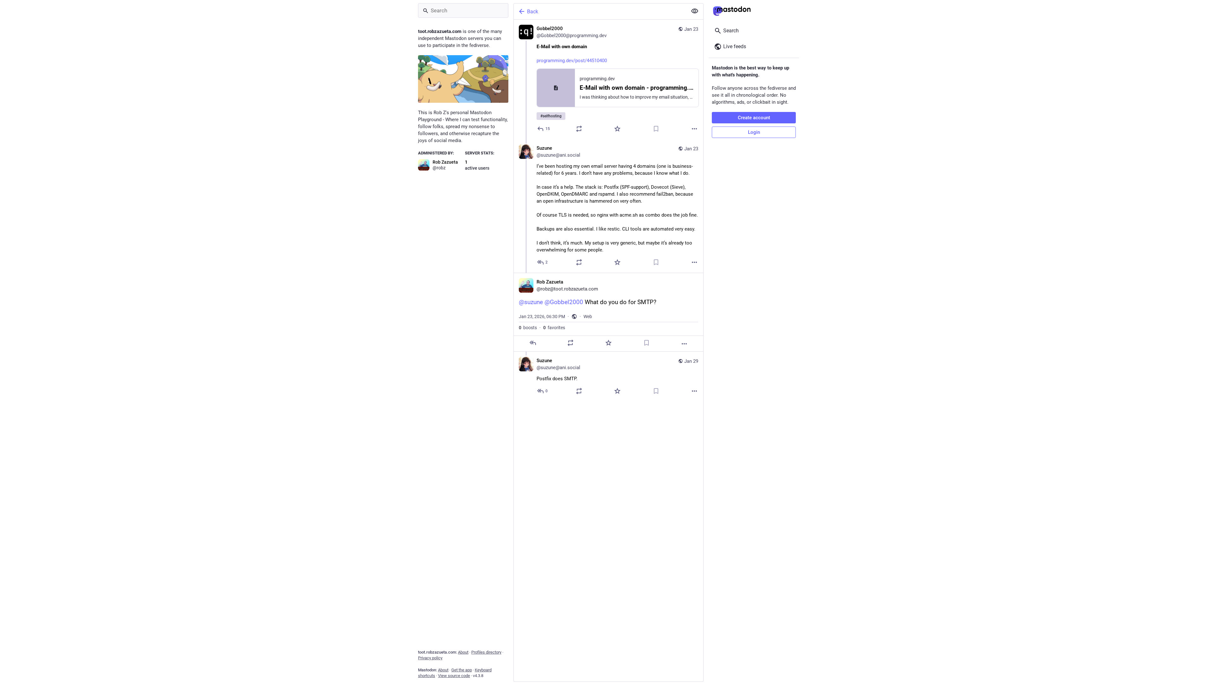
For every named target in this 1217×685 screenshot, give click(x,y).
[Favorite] (617, 129)
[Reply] (533, 343)
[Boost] (579, 129)
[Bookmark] (656, 129)
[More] (694, 129)
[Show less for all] (694, 11)
